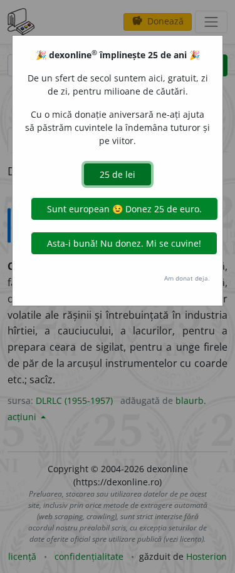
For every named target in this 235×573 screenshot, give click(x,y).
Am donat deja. (187, 278)
